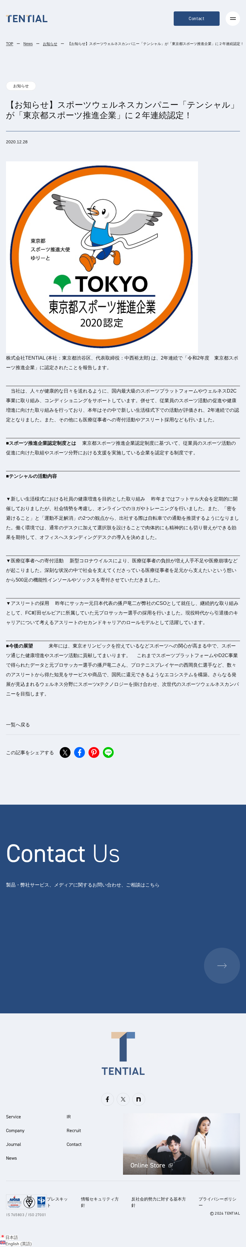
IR (69, 1117)
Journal (13, 1144)
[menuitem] (9, 1237)
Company (15, 1130)
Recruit (74, 1130)
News (28, 44)
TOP (9, 44)
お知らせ (50, 44)
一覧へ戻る (18, 724)
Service (13, 1117)
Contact (197, 19)
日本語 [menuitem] (11, 1237)
